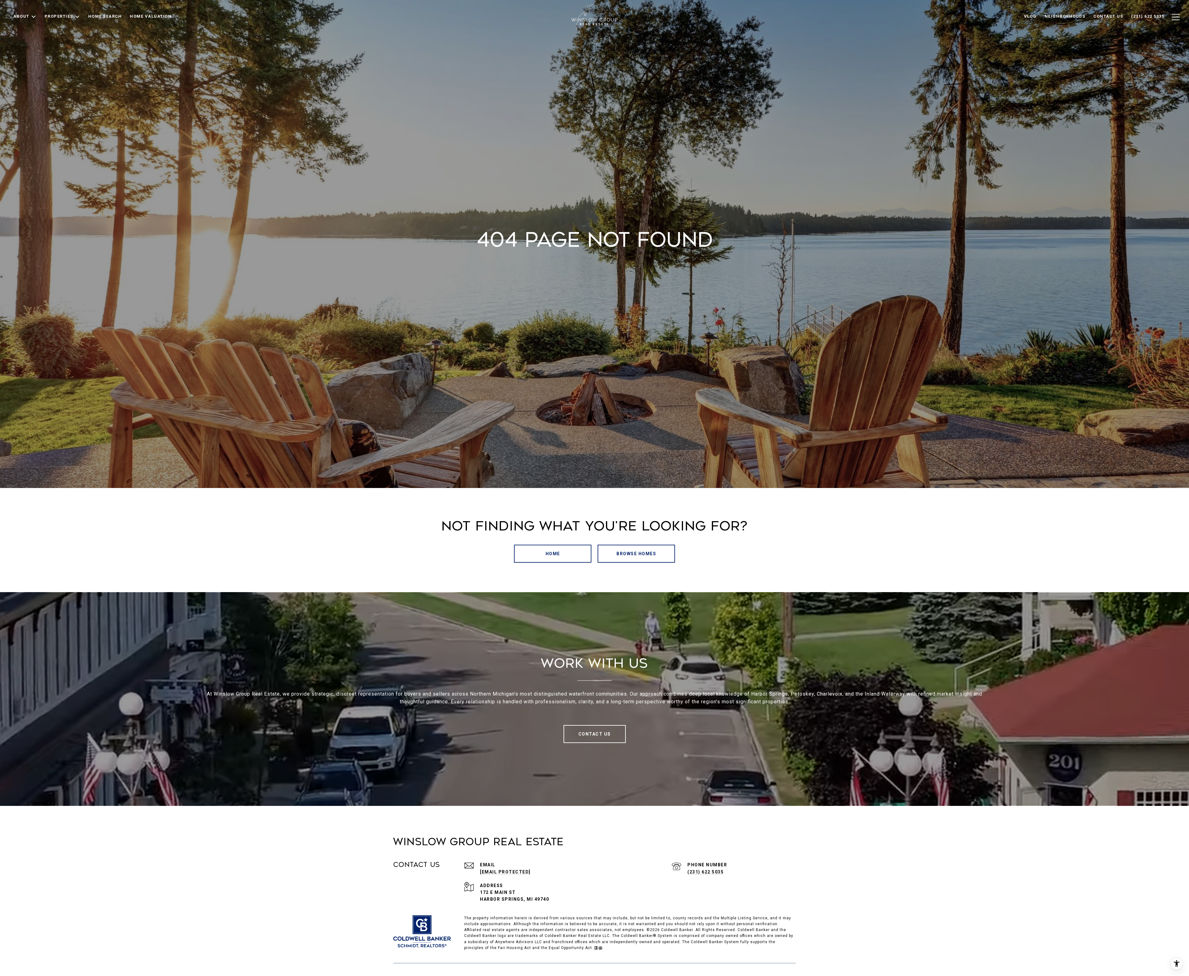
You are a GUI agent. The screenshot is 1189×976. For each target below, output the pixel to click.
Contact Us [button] (594, 734)
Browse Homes (636, 553)
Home (553, 553)
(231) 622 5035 (705, 871)
